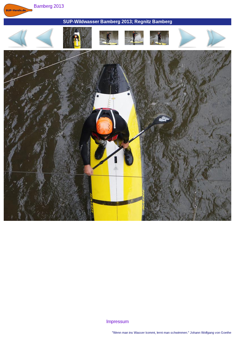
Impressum (117, 321)
